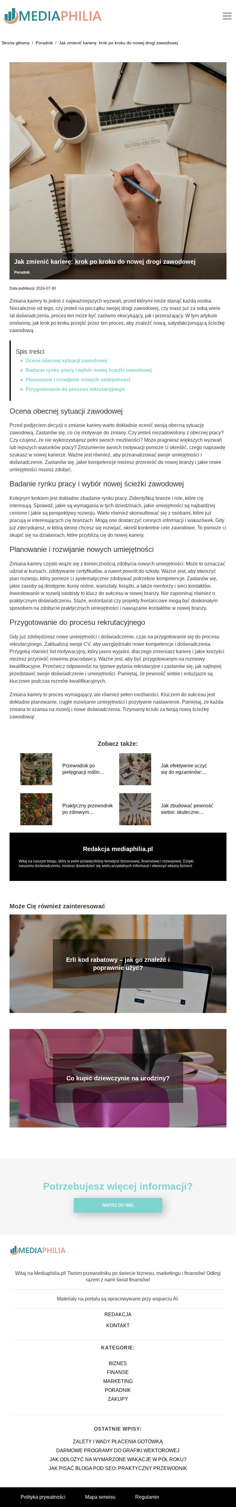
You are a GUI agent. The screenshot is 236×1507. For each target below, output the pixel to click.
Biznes (118, 1363)
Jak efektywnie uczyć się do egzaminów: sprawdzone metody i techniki (184, 769)
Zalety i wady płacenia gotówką (118, 1441)
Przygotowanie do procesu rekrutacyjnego (75, 389)
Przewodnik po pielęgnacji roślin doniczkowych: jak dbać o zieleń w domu (88, 769)
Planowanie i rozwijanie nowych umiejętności (78, 379)
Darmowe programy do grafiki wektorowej (117, 1450)
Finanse (118, 1372)
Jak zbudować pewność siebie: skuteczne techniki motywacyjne (187, 809)
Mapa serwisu (100, 1497)
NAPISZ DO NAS (118, 1205)
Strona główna (16, 42)
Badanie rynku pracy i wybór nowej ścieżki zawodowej (88, 370)
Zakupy (118, 1399)
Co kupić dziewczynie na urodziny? (118, 1078)
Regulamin (147, 1497)
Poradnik (45, 42)
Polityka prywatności (43, 1497)
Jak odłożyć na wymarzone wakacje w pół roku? (118, 1459)
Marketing (118, 1381)
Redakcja (118, 1314)
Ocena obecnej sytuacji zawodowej (66, 360)
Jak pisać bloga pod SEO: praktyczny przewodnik (118, 1468)
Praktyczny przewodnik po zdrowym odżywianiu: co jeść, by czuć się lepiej (87, 809)
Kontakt (118, 1325)
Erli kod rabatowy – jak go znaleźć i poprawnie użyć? (118, 963)
